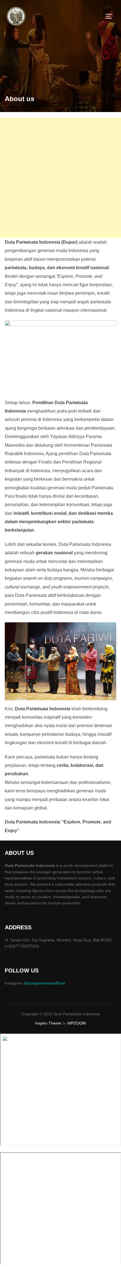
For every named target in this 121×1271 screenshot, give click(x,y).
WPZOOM (77, 1023)
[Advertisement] (60, 178)
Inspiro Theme (48, 1023)
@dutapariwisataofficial (44, 983)
